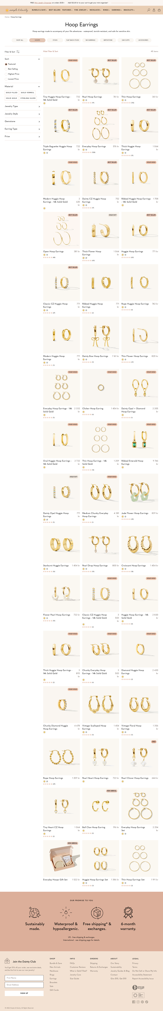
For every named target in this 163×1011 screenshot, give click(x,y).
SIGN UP (24, 993)
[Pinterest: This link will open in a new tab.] (142, 1001)
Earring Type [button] (11, 129)
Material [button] (9, 87)
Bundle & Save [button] (39, 10)
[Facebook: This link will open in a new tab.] (133, 1001)
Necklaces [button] (95, 10)
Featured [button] (66, 10)
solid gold (11, 98)
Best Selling (13, 69)
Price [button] (7, 137)
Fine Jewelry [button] (80, 10)
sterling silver (28, 98)
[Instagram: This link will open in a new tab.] (138, 1001)
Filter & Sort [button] (50, 51)
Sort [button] (7, 59)
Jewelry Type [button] (11, 106)
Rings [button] (105, 10)
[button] (149, 10)
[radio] (44, 103)
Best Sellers (54, 10)
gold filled (12, 92)
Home (7, 17)
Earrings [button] (116, 10)
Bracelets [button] (128, 10)
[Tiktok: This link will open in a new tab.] (146, 1001)
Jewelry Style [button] (11, 114)
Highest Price (13, 74)
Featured (12, 64)
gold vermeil (27, 92)
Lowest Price (13, 79)
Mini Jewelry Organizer (43, 3)
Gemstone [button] (10, 121)
